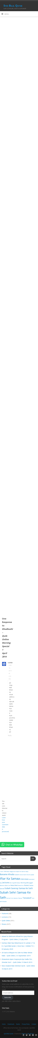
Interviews (24, 879)
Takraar (20, 898)
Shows (4, 924)
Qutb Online (6, 921)
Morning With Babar (15, 883)
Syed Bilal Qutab (13, 5)
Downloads (11, 1024)
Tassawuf (27, 898)
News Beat (14, 885)
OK (32, 858)
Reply (10, 735)
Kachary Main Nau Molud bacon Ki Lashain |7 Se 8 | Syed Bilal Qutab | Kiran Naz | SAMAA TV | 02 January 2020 (18, 946)
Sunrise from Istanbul (12, 898)
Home (4, 1024)
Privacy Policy (26, 1024)
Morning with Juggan (27, 883)
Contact (34, 1024)
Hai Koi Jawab (30, 874)
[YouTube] (29, 1035)
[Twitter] (26, 1035)
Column (16, 875)
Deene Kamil (23, 874)
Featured (5, 913)
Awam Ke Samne (20, 871)
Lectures (5, 882)
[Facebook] (23, 1035)
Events (18, 1024)
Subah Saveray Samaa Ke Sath (19, 888)
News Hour (21, 885)
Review (26, 885)
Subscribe (7, 997)
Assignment (13, 871)
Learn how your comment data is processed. (5, 825)
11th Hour (6, 871)
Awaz (27, 871)
